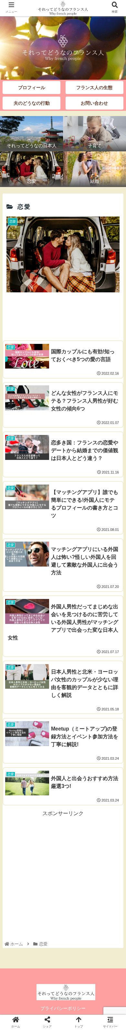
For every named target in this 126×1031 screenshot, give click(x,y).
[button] (113, 714)
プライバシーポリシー (63, 1008)
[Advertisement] (63, 315)
